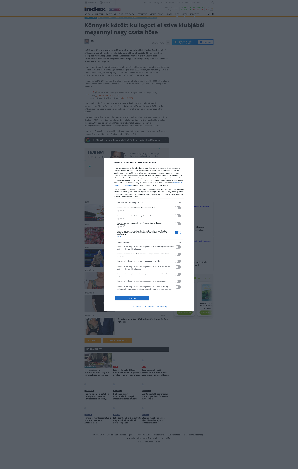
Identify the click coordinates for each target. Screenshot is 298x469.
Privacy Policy (162, 306)
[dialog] (149, 234)
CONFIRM (132, 298)
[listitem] (149, 202)
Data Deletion (136, 306)
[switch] (178, 207)
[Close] (189, 162)
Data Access (149, 306)
